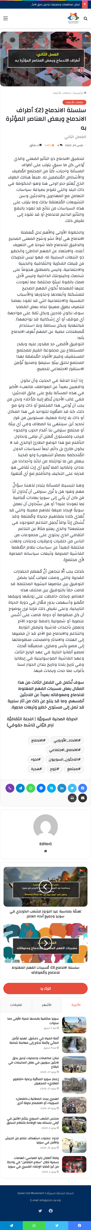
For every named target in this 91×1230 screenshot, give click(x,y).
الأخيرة (76, 1005)
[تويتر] (72, 788)
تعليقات (16, 1005)
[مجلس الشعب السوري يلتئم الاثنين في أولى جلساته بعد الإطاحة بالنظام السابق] (74, 1125)
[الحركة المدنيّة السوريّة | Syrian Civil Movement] (73, 18)
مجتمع (72, 769)
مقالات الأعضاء (62, 93)
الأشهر (47, 1005)
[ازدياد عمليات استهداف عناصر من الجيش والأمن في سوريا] (74, 1144)
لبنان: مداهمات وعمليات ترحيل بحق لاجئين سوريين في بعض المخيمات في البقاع (33, 1062)
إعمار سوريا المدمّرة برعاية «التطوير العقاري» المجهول (36, 1081)
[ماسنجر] (41, 788)
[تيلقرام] (20, 788)
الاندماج (37, 740)
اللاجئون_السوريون (63, 759)
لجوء (34, 759)
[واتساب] (30, 788)
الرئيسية (78, 93)
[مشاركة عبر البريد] (82, 797)
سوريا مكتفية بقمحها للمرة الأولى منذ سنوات (33, 1021)
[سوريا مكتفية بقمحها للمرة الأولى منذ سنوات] (74, 1025)
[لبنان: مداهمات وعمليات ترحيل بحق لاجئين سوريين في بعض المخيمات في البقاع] (74, 1064)
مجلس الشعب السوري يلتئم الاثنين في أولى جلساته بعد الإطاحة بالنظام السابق (33, 1121)
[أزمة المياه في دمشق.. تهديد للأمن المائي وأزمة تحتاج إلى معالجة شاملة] (74, 1044)
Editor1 (45, 844)
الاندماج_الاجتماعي (63, 750)
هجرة (35, 769)
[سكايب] (51, 788)
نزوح (53, 769)
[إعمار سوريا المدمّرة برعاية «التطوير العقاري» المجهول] (74, 1085)
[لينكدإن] (61, 788)
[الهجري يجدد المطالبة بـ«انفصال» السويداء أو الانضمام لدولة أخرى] (74, 1105)
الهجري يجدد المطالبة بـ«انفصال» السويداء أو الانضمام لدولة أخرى (37, 1101)
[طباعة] (72, 797)
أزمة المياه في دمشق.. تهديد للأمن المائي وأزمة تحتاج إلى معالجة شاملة (34, 1041)
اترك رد (45, 988)
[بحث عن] (85, 20)
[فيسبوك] (82, 788)
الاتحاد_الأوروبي (66, 740)
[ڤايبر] (10, 788)
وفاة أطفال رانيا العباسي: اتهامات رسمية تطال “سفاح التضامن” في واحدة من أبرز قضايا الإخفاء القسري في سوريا (33, 1162)
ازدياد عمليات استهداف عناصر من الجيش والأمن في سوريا (32, 1140)
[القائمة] (5, 20)
